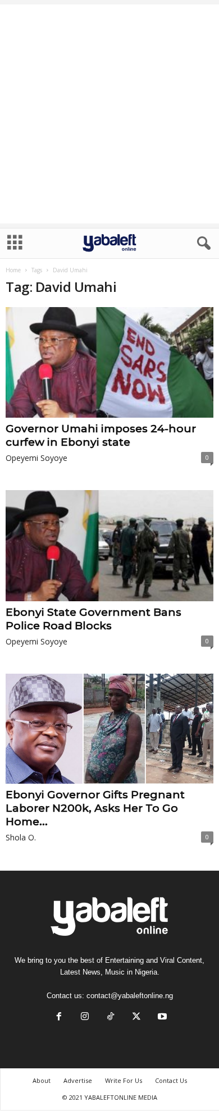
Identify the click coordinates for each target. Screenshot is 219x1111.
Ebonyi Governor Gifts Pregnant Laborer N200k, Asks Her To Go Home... (95, 808)
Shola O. (21, 837)
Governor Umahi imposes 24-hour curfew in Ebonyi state (101, 435)
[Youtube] (161, 1017)
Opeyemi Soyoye (36, 457)
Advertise (77, 1080)
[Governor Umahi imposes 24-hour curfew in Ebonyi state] (109, 362)
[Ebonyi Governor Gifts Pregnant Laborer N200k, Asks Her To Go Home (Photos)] (109, 729)
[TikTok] (111, 1017)
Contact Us (171, 1080)
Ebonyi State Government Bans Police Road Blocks (93, 619)
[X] (136, 1017)
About (42, 1080)
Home (13, 270)
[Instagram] (85, 1017)
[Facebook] (59, 1017)
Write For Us (123, 1080)
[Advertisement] (109, 113)
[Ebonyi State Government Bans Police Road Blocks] (109, 545)
